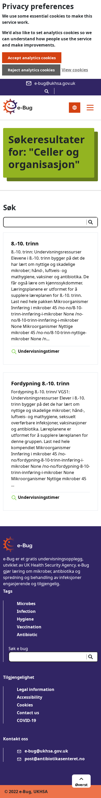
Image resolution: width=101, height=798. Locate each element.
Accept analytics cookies (32, 57)
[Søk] (46, 91)
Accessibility (29, 697)
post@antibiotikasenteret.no (55, 759)
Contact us (28, 713)
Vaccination (29, 627)
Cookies (25, 705)
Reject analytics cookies (31, 69)
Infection (26, 611)
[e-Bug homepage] (17, 107)
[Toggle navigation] (90, 107)
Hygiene (25, 619)
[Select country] (74, 107)
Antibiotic (27, 634)
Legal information (35, 689)
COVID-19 (26, 720)
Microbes (26, 603)
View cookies (75, 70)
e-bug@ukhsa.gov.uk (54, 83)
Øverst (81, 784)
